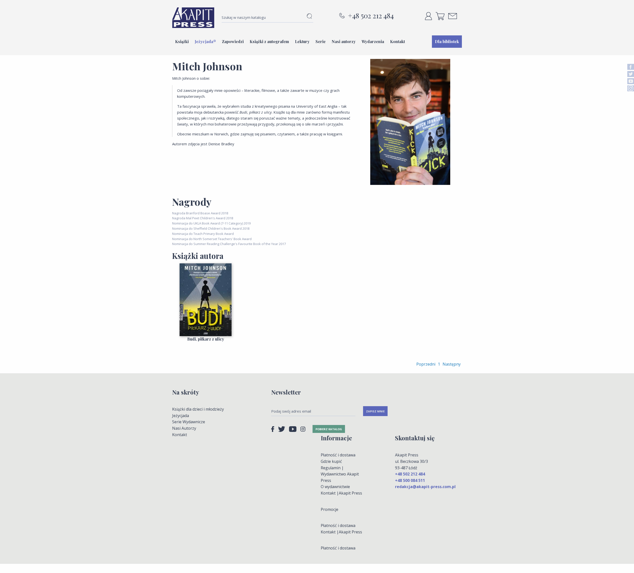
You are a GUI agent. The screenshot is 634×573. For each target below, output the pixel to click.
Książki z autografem (269, 41)
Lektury (302, 41)
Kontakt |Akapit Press (341, 493)
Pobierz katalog (329, 429)
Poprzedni (425, 364)
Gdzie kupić (331, 461)
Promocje (329, 509)
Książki (182, 41)
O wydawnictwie (335, 486)
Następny (452, 364)
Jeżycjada (180, 415)
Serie (321, 41)
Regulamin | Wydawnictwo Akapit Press (340, 474)
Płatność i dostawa (338, 455)
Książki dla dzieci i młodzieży (198, 409)
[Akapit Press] (193, 17)
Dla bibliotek (447, 41)
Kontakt (397, 41)
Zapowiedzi (233, 41)
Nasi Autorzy (184, 428)
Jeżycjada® (205, 41)
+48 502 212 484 (371, 15)
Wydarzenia (373, 41)
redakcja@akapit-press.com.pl (425, 486)
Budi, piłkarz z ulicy (205, 339)
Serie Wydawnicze (188, 421)
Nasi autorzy (344, 41)
